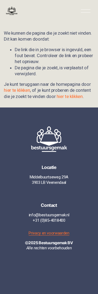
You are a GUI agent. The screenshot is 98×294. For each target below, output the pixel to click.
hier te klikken (17, 90)
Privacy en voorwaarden (49, 233)
